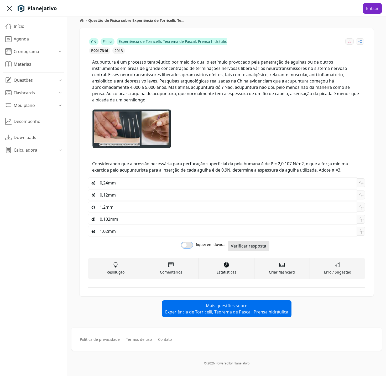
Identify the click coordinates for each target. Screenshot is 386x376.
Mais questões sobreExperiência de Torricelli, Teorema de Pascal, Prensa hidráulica (226, 309)
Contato (165, 339)
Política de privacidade (100, 339)
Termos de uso (139, 339)
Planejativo (241, 363)
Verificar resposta (248, 246)
